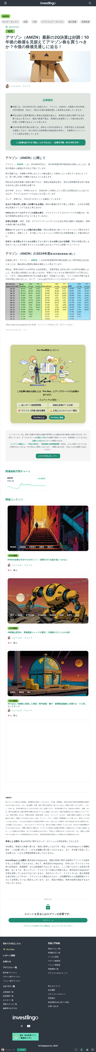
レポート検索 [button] (9, 955)
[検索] (90, 3)
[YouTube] (28, 1026)
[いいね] (76, 1050)
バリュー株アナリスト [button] (11, 981)
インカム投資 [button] (53, 957)
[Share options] (87, 1050)
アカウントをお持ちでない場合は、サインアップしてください (48, 926)
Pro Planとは (39, 417)
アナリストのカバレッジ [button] (57, 973)
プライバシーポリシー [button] (57, 994)
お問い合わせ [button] (53, 1006)
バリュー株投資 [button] (54, 965)
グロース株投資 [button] (54, 961)
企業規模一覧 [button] (8, 992)
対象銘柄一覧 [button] (53, 969)
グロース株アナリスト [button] (11, 976)
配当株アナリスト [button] (10, 972)
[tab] (5, 16)
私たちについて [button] (54, 986)
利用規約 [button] (51, 998)
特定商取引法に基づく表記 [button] (58, 1002)
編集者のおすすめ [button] (10, 1008)
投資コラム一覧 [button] (54, 949)
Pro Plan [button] (10, 949)
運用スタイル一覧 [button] (10, 1004)
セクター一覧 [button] (8, 1000)
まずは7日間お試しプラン (48, 456)
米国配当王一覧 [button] (54, 953)
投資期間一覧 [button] (8, 996)
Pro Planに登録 (57, 417)
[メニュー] (5, 3)
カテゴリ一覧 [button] (9, 986)
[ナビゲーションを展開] (1, 526)
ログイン (46, 920)
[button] (5, 16)
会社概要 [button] (51, 990)
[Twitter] (21, 1026)
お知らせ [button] (7, 961)
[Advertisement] (48, 752)
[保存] (81, 1050)
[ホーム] (48, 3)
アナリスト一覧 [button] (10, 967)
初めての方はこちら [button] (12, 943)
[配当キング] (25, 1037)
